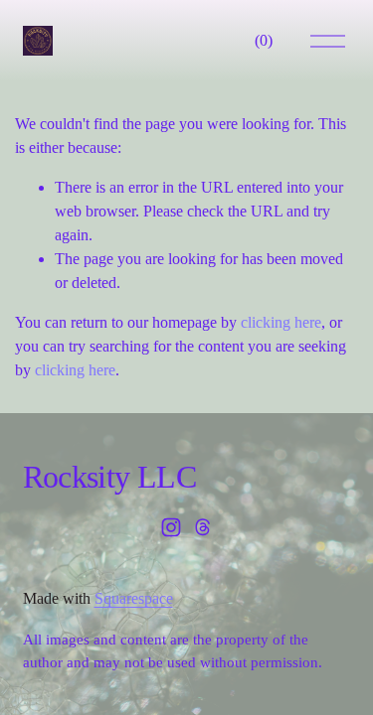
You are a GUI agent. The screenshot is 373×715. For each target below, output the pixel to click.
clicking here (281, 322)
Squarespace (133, 598)
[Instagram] (171, 527)
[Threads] (203, 527)
